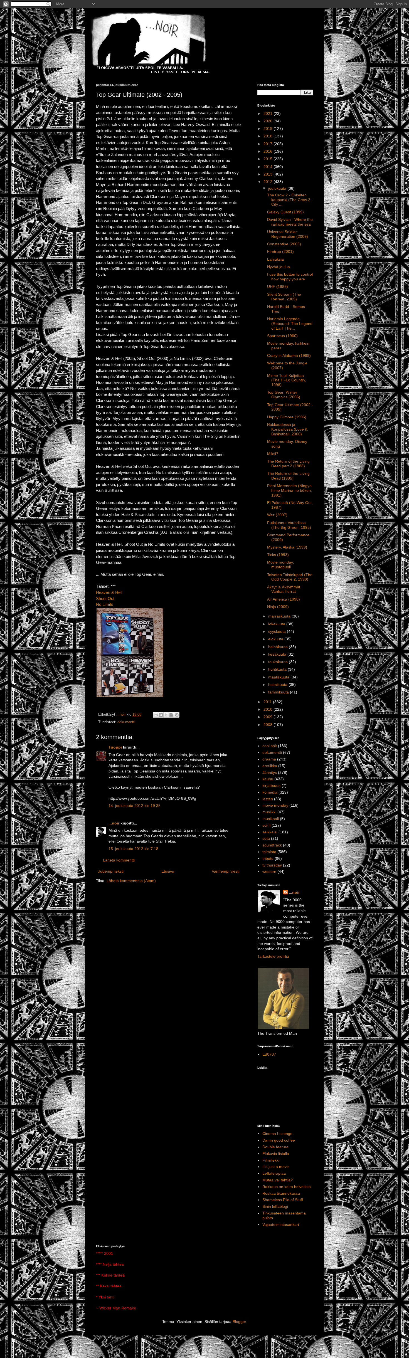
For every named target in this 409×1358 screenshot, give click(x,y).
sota (266, 838)
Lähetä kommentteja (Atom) (131, 880)
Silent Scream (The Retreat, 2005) (284, 296)
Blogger (239, 1321)
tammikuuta (279, 692)
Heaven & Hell (109, 592)
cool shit (269, 746)
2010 (268, 709)
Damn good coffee (278, 1140)
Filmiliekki (270, 1160)
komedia (269, 792)
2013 (268, 174)
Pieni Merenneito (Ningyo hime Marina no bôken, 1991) (289, 490)
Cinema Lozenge (277, 1133)
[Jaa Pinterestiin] (176, 715)
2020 (268, 121)
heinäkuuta (278, 647)
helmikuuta (278, 684)
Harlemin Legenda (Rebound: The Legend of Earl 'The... (289, 323)
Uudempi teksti (110, 871)
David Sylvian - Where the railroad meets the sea (290, 221)
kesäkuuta (277, 654)
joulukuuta (277, 188)
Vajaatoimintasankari (280, 1224)
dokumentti (126, 722)
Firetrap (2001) (280, 251)
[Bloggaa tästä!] (161, 715)
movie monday (275, 805)
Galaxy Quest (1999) (285, 212)
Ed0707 (269, 1054)
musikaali (270, 818)
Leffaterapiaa (274, 1173)
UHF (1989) (277, 286)
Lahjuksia (275, 259)
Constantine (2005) (284, 244)
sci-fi (266, 825)
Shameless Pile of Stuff (282, 1199)
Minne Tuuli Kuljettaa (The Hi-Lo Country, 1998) (286, 380)
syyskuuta (277, 631)
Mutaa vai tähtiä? (277, 1180)
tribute (268, 858)
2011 (268, 702)
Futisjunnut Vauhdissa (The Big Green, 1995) (289, 525)
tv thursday (272, 865)
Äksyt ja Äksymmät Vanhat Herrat (283, 589)
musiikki (269, 812)
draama (269, 759)
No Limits (104, 604)
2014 (268, 166)
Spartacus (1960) (282, 336)
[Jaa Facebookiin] (171, 715)
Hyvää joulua (278, 267)
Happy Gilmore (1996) (286, 417)
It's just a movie (276, 1166)
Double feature (275, 1147)
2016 (268, 151)
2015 (268, 159)
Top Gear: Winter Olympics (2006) (283, 394)
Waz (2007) (277, 515)
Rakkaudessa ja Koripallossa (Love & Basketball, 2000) (287, 429)
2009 (268, 717)
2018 (268, 136)
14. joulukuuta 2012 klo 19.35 (135, 805)
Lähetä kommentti (119, 860)
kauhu (267, 779)
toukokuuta (278, 662)
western (269, 871)
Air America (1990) (283, 599)
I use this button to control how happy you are (290, 276)
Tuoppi (115, 747)
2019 (268, 128)
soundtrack (272, 845)
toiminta (269, 852)
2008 (268, 724)
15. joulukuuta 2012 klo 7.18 (133, 848)
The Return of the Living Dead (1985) (288, 475)
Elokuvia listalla (275, 1153)
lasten (267, 799)
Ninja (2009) (278, 606)
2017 (268, 144)
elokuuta (276, 639)
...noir (114, 823)
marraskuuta (280, 616)
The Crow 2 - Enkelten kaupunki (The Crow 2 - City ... (290, 200)
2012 (268, 181)
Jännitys (269, 772)
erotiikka (269, 766)
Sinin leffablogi (275, 1206)
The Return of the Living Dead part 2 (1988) (288, 463)
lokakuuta (277, 624)
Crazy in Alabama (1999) (289, 355)
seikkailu (269, 832)
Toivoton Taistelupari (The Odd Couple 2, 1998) (289, 577)
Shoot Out (105, 598)
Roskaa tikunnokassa (281, 1193)
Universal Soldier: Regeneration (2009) (287, 234)
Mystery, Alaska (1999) (287, 547)
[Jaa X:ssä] (166, 715)
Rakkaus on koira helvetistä (286, 1186)
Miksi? (272, 453)
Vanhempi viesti (225, 871)
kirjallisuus (271, 785)
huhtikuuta (278, 669)
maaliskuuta (279, 677)
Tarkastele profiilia (273, 956)
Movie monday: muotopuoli (280, 564)
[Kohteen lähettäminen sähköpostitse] (155, 715)
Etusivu (167, 871)
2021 (268, 113)
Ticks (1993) (278, 554)
